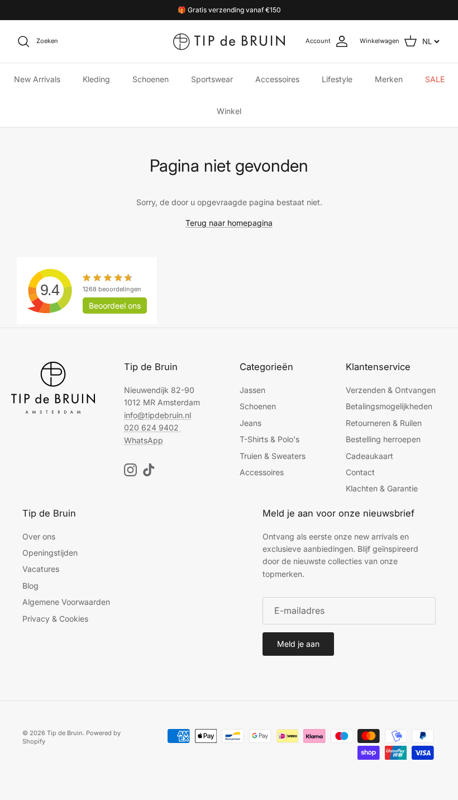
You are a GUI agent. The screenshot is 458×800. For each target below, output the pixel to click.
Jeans (250, 423)
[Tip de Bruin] (229, 41)
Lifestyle (337, 79)
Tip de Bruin (65, 733)
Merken (389, 79)
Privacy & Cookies (55, 618)
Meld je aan (298, 643)
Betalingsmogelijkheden (389, 406)
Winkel (229, 111)
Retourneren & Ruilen (384, 423)
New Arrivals (37, 79)
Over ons (38, 536)
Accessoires (277, 79)
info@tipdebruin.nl (157, 415)
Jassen (252, 390)
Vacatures (40, 569)
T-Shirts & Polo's (269, 439)
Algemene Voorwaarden (66, 602)
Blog (30, 585)
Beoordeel (115, 305)
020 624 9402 (151, 427)
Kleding (96, 79)
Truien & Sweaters (273, 456)
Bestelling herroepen (383, 439)
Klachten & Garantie (382, 488)
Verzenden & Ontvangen (391, 390)
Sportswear (212, 79)
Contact (360, 472)
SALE (435, 79)
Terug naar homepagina (229, 223)
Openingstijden (50, 552)
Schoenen (150, 79)
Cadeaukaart (369, 456)
